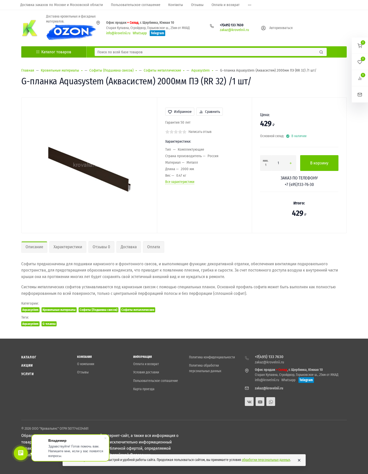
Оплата (153, 247)
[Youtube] (260, 401)
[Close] (299, 460)
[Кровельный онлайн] (29, 28)
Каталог (28, 357)
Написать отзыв (200, 132)
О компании (85, 364)
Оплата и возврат (146, 364)
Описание (34, 247)
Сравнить (212, 111)
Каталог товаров (56, 52)
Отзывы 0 (101, 247)
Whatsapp (140, 33)
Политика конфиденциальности (212, 357)
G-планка (49, 324)
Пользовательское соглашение (155, 381)
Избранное (183, 111)
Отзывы (83, 372)
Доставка (129, 247)
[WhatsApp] (270, 401)
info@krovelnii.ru (118, 33)
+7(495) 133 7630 (232, 25)
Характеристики (68, 247)
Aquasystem (30, 310)
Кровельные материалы (59, 310)
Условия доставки (146, 372)
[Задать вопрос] (360, 94)
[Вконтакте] (249, 401)
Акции (27, 365)
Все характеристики (179, 182)
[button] (360, 46)
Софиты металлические (137, 310)
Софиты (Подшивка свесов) (98, 310)
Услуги (27, 374)
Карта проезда (143, 389)
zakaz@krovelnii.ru (234, 30)
